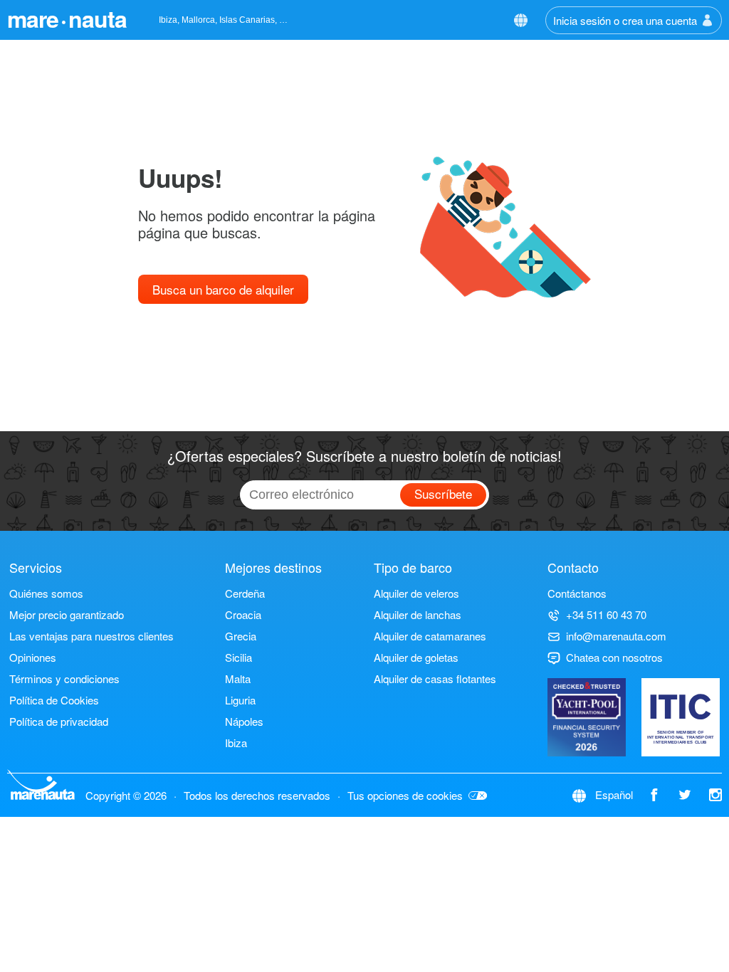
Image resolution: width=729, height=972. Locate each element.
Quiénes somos (46, 593)
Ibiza (236, 742)
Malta (238, 678)
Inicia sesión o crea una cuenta (625, 20)
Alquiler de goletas (416, 657)
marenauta (67, 18)
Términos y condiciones (64, 678)
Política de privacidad (58, 721)
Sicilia (238, 657)
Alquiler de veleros (416, 593)
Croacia (243, 614)
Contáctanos (577, 593)
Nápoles (244, 721)
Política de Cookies (54, 699)
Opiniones (32, 657)
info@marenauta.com (616, 635)
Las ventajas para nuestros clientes (91, 635)
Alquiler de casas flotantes (435, 678)
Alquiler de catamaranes (430, 635)
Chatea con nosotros (614, 657)
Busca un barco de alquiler (223, 289)
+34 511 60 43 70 (606, 614)
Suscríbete (443, 493)
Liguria (240, 699)
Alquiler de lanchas (417, 614)
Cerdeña (245, 593)
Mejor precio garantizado (66, 614)
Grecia (240, 635)
